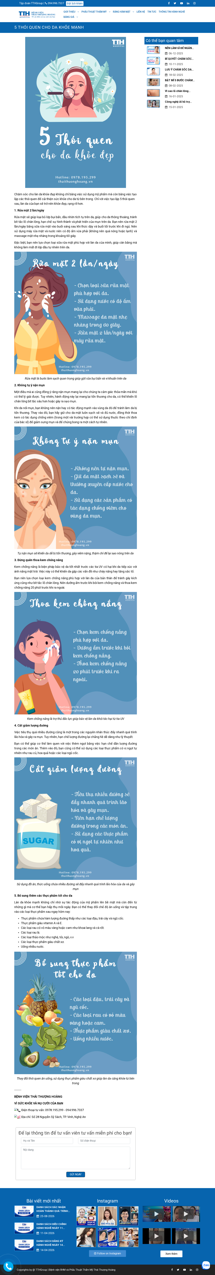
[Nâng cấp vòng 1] (86, 1237)
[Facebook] (167, 3)
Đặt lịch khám (75, 3)
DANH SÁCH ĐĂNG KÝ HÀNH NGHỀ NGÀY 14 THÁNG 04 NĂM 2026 (49, 1243)
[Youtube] (180, 3)
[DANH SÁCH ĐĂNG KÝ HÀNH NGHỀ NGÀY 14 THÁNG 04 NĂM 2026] (24, 1244)
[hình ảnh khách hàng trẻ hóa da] (108, 1215)
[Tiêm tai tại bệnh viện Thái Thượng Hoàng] (108, 1237)
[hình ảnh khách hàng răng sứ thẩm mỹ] (86, 1215)
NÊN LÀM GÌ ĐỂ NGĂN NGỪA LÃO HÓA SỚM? (179, 48)
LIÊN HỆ (141, 11)
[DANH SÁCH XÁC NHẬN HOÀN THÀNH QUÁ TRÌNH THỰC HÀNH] (24, 1211)
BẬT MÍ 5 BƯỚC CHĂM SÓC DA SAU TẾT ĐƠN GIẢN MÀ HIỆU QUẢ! (179, 80)
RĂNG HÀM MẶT (122, 11)
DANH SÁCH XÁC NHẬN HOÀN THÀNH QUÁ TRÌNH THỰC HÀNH (52, 1209)
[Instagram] (193, 3)
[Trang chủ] (37, 14)
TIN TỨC (151, 11)
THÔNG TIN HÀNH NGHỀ (172, 11)
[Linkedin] (186, 3)
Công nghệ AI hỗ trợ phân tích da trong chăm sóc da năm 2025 (180, 102)
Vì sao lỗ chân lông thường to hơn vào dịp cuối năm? (178, 91)
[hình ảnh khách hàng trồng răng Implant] (129, 1215)
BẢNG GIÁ (69, 17)
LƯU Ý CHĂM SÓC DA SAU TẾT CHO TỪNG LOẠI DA (178, 70)
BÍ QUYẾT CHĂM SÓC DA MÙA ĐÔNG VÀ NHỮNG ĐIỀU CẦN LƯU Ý (180, 59)
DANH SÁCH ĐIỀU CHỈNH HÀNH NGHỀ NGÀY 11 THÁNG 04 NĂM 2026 (51, 1226)
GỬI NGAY (75, 1174)
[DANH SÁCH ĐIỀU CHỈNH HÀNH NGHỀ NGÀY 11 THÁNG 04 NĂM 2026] (24, 1228)
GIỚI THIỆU (69, 11)
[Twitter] (173, 3)
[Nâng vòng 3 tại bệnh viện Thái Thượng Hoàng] (129, 1237)
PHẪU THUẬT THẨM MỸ (94, 11)
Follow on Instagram (108, 1253)
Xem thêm (171, 1253)
